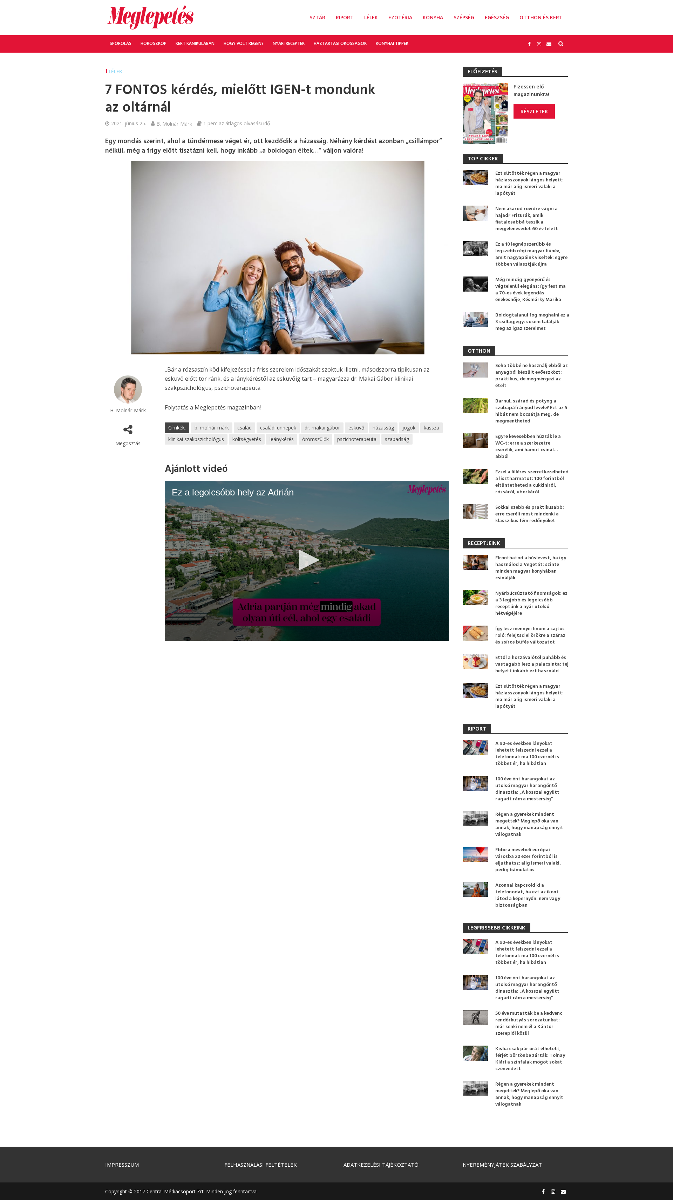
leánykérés (282, 439)
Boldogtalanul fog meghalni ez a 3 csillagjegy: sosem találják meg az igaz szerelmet (532, 322)
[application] (307, 561)
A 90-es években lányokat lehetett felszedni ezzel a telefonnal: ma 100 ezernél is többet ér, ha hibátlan (527, 753)
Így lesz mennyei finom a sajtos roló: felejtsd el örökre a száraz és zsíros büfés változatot (530, 636)
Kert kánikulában (195, 43)
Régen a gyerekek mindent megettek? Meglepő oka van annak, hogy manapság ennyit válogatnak (529, 824)
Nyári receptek (289, 43)
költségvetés (246, 439)
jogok (408, 427)
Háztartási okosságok (340, 43)
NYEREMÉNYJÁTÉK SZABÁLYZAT (502, 1164)
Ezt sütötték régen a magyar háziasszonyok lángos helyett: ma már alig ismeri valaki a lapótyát (529, 183)
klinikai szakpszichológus (196, 439)
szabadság (397, 439)
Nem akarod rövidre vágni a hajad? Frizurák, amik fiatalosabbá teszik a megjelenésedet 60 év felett (526, 219)
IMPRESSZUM (122, 1164)
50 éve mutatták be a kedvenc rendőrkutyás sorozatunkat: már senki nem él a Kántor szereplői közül (528, 1023)
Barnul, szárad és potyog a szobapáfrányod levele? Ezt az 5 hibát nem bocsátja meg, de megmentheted (531, 411)
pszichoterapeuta (356, 439)
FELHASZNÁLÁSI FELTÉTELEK (260, 1164)
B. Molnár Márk (174, 123)
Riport (345, 17)
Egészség (497, 17)
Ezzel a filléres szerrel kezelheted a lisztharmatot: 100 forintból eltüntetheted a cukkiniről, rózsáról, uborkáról (532, 482)
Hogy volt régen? (244, 43)
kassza (431, 427)
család (244, 427)
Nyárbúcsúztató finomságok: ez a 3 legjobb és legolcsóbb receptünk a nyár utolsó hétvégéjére (531, 603)
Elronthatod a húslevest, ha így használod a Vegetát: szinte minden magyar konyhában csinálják (530, 568)
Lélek (371, 17)
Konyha (433, 17)
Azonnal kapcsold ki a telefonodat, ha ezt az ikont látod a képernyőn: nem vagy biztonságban (527, 895)
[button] (306, 560)
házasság (383, 427)
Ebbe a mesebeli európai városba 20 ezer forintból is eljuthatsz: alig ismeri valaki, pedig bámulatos (528, 860)
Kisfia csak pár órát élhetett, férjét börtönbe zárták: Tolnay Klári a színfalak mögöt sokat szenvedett (530, 1059)
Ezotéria (400, 17)
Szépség (464, 17)
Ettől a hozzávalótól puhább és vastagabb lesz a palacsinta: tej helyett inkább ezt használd (532, 664)
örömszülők (315, 439)
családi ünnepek (278, 427)
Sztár (317, 17)
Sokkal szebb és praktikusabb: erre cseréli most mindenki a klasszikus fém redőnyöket (529, 514)
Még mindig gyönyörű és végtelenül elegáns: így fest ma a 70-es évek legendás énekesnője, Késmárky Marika (530, 289)
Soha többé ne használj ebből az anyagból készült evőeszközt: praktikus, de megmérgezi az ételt (531, 375)
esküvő (356, 427)
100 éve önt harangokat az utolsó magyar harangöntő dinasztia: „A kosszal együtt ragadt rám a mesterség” (527, 789)
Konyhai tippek (392, 43)
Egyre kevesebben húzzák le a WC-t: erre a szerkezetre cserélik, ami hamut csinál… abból (528, 446)
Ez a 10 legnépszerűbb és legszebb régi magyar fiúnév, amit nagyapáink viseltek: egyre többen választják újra (531, 254)
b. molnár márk (212, 427)
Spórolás (120, 43)
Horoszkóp (153, 43)
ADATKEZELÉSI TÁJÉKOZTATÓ (381, 1164)
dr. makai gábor (322, 427)
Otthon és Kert (541, 17)
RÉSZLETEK (534, 111)
